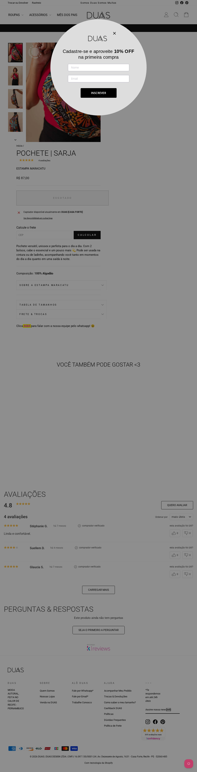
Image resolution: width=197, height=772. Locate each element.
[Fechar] (114, 33)
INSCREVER (98, 93)
